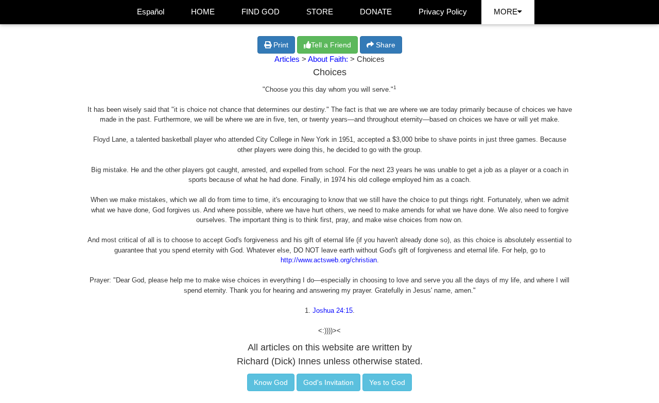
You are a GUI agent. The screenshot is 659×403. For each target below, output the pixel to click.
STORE (319, 11)
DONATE (376, 11)
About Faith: (329, 59)
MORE (505, 11)
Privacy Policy (443, 11)
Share (384, 45)
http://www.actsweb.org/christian (329, 260)
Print (279, 45)
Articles (287, 59)
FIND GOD (260, 11)
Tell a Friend (331, 45)
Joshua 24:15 (333, 310)
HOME (203, 11)
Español (150, 11)
